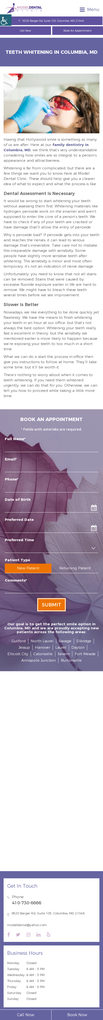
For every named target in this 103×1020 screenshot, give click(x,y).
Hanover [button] (42, 647)
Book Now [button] (77, 1015)
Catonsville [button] (43, 654)
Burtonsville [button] (71, 660)
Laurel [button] (60, 647)
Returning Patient (75, 568)
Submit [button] (51, 605)
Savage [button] (65, 641)
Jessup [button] (24, 647)
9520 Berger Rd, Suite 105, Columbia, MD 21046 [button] (53, 20)
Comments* (16, 580)
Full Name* (15, 439)
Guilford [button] (18, 641)
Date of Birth (18, 499)
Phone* (11, 479)
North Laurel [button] (42, 641)
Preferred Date (19, 519)
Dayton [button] (78, 647)
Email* (11, 459)
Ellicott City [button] (17, 654)
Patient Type (17, 560)
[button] (5, 20)
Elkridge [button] (83, 641)
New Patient (28, 568)
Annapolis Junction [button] (38, 660)
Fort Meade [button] (85, 654)
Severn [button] (64, 654)
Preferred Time (19, 540)
